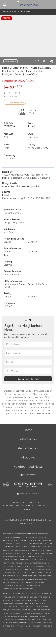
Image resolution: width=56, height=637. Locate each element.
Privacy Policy (36, 502)
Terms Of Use (16, 502)
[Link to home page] (28, 4)
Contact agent (10, 61)
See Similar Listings (15, 102)
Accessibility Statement (18, 506)
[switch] (36, 61)
